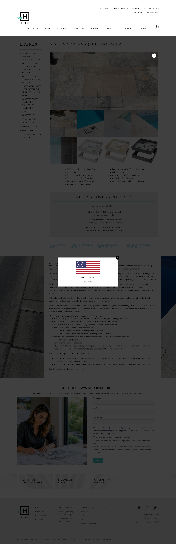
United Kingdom (151, 8)
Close (117, 258)
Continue (88, 282)
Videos (110, 28)
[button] (154, 55)
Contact (145, 28)
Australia (103, 8)
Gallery (95, 28)
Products (32, 28)
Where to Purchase (55, 28)
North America (121, 8)
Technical (127, 28)
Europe (136, 8)
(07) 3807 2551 (152, 13)
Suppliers (79, 28)
